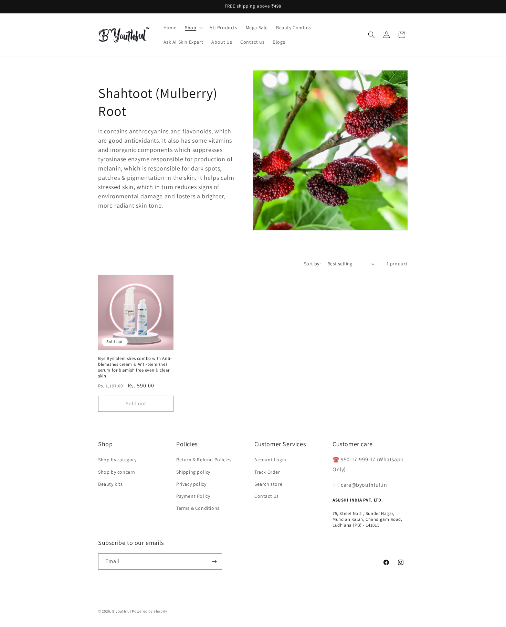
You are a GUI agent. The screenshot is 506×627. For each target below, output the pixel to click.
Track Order (267, 472)
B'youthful (121, 611)
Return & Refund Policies (203, 459)
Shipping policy (193, 472)
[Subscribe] (214, 561)
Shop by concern (116, 472)
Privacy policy (191, 484)
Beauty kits (110, 484)
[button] (193, 27)
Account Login (270, 459)
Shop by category (117, 459)
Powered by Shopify (149, 611)
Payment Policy (193, 496)
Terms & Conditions (198, 508)
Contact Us (266, 496)
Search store (268, 484)
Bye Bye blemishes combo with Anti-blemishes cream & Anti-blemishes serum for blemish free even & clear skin (135, 367)
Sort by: (312, 264)
